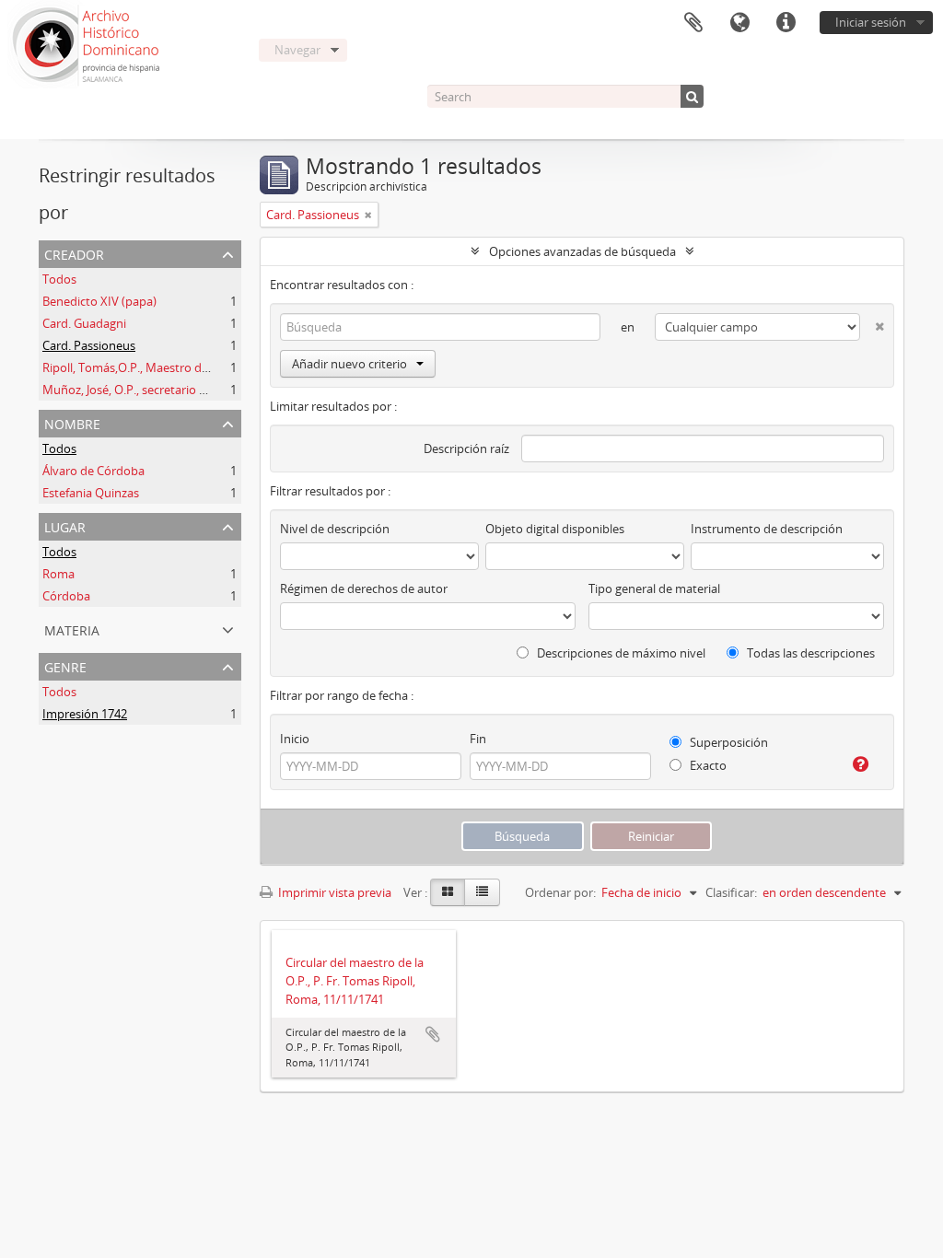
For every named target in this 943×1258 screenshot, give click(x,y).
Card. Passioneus (88, 345)
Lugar (65, 525)
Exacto (707, 765)
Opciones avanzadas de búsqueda (582, 251)
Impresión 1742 (84, 713)
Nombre (72, 422)
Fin (478, 738)
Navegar (297, 49)
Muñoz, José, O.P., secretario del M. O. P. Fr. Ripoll (175, 389)
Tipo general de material (654, 588)
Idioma (739, 23)
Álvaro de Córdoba (93, 470)
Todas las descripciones (809, 653)
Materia (71, 628)
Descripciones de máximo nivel (619, 653)
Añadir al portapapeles (433, 1034)
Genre (65, 665)
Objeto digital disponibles (554, 528)
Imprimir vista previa (333, 892)
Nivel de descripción (335, 528)
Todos (59, 279)
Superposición (727, 742)
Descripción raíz (466, 448)
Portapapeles (693, 23)
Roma (58, 573)
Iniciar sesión (870, 22)
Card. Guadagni (84, 323)
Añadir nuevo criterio (349, 363)
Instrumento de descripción (767, 528)
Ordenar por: (560, 892)
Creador (74, 252)
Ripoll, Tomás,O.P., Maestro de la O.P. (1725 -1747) (177, 367)
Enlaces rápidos (786, 23)
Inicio (294, 738)
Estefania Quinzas (90, 492)
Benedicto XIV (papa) (99, 301)
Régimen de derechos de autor (364, 588)
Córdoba (66, 596)
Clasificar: (731, 892)
